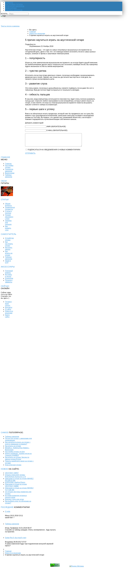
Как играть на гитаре (8, 253)
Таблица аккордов (13, 10)
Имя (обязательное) (56, 126)
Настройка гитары (14, 4)
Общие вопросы (8, 204)
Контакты (8, 307)
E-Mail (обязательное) (57, 130)
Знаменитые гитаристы (10, 208)
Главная (9, 2)
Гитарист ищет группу (8, 303)
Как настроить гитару (9, 244)
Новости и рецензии (9, 312)
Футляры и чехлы (8, 275)
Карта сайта (7, 316)
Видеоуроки (11, 8)
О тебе (7, 511)
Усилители (9, 278)
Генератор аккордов (14, 6)
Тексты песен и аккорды (10, 26)
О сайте (8, 309)
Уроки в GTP (8, 262)
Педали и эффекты (8, 281)
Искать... (5, 14)
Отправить (30, 153)
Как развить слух (8, 228)
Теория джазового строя (9, 217)
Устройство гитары (9, 239)
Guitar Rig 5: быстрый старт (15, 538)
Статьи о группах (8, 212)
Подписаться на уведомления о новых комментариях (54, 150)
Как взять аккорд (8, 248)
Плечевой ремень (9, 272)
